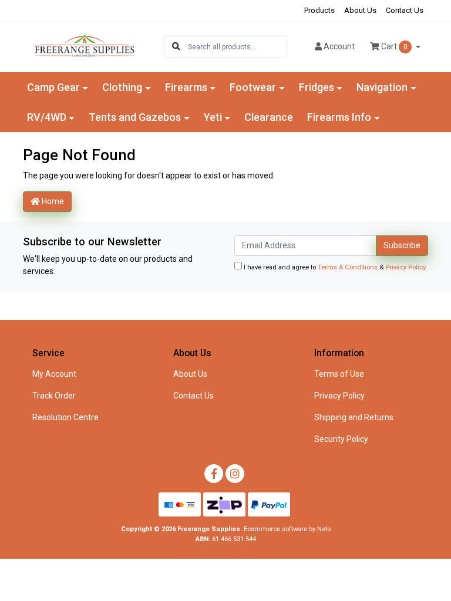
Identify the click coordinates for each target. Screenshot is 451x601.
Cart (393, 46)
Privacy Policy (405, 267)
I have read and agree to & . (334, 267)
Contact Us (404, 10)
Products (319, 10)
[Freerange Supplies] (84, 45)
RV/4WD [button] (46, 117)
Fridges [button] (316, 87)
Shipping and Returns (353, 417)
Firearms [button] (186, 87)
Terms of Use (339, 374)
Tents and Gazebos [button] (135, 117)
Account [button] (339, 46)
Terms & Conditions (348, 267)
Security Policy (341, 439)
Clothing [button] (122, 87)
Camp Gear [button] (53, 87)
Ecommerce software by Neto (287, 529)
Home (52, 201)
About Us (360, 10)
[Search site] (176, 46)
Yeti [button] (213, 117)
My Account (54, 374)
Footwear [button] (253, 87)
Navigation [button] (382, 87)
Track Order (54, 395)
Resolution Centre (65, 417)
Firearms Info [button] (339, 117)
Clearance (268, 117)
